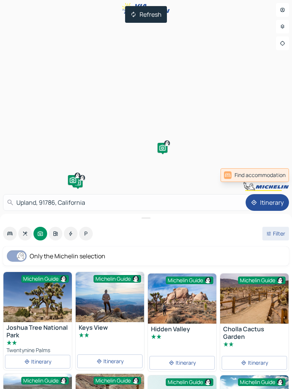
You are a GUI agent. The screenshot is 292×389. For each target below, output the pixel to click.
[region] (37, 297)
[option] (10, 233)
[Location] (282, 43)
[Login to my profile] (282, 10)
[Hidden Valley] (182, 299)
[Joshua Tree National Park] (37, 297)
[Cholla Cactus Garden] (254, 299)
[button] (73, 180)
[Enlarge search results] (146, 218)
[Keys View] (110, 297)
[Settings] (282, 26)
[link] (272, 175)
